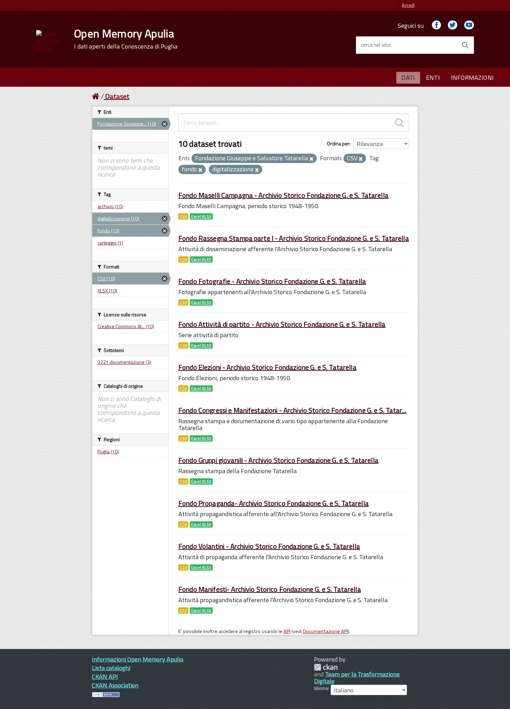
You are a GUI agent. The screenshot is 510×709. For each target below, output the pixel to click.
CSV (183, 216)
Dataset (117, 96)
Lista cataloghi (111, 668)
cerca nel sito (375, 45)
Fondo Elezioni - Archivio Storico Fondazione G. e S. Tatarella (267, 367)
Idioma (321, 688)
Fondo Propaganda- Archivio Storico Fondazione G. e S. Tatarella (273, 503)
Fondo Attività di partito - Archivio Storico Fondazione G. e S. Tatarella (281, 324)
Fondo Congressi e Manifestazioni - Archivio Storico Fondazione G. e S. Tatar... (292, 410)
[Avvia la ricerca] (465, 45)
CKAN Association (115, 685)
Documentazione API (325, 631)
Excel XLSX (201, 216)
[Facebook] (436, 25)
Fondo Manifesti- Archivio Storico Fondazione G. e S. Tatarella (269, 589)
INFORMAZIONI (472, 77)
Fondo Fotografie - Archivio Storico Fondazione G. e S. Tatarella (272, 281)
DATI (408, 77)
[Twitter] (452, 25)
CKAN (326, 667)
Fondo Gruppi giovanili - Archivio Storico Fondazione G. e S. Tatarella (278, 460)
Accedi (408, 5)
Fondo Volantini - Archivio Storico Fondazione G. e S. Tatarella (269, 546)
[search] (399, 122)
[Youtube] (469, 25)
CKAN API (105, 676)
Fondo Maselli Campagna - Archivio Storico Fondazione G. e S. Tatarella (283, 195)
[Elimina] (311, 159)
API (286, 631)
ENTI (433, 77)
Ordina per (338, 143)
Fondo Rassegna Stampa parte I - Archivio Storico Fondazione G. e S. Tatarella (293, 238)
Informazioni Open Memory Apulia (137, 659)
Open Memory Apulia (125, 39)
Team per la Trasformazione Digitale (357, 677)
